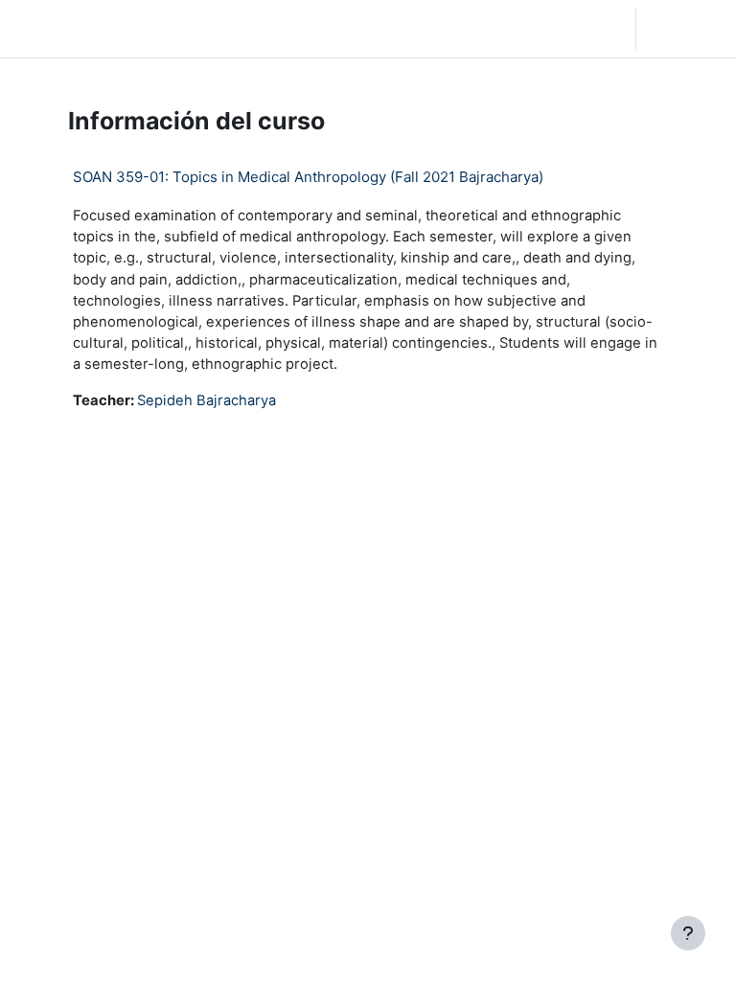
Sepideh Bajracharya (206, 400)
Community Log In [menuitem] (198, 29)
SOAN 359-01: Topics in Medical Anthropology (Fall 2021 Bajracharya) (308, 177)
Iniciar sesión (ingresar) (691, 29)
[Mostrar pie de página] (688, 933)
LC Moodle (57, 28)
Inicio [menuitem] (140, 29)
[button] (515, 28)
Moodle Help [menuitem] (270, 29)
